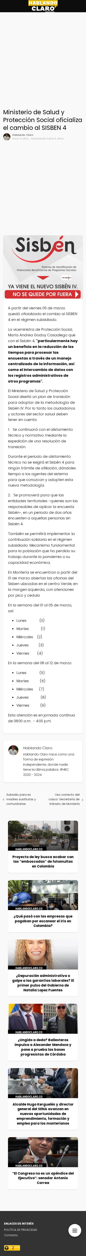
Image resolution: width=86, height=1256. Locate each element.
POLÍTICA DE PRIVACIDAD (20, 1230)
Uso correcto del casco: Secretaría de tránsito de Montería (64, 799)
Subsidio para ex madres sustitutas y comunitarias (21, 799)
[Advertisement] (43, 61)
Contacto (11, 1235)
